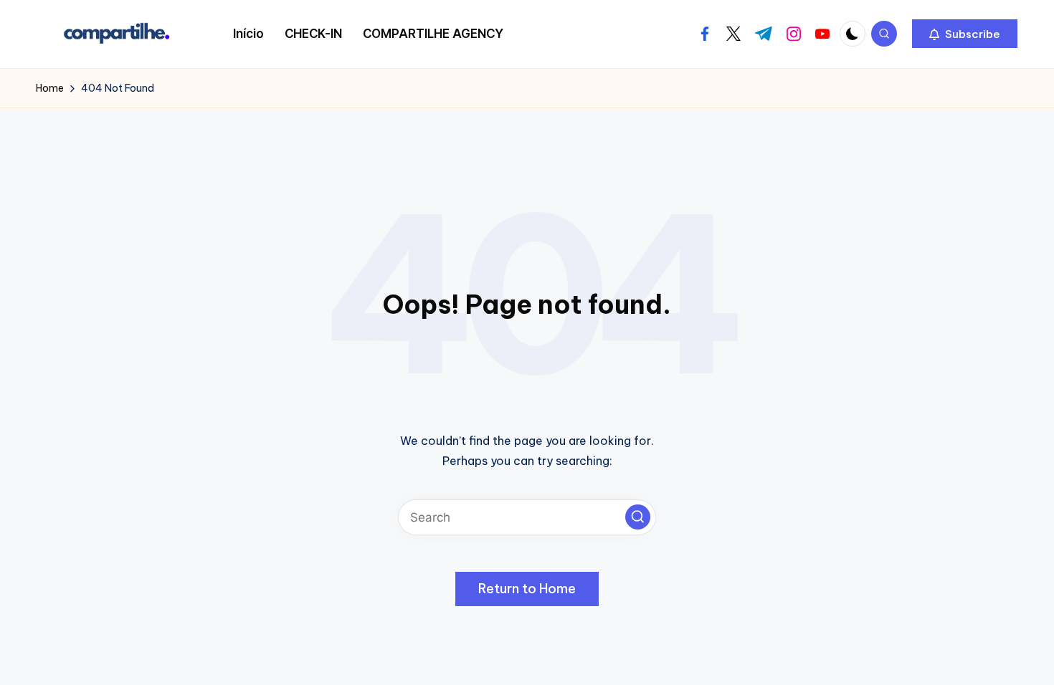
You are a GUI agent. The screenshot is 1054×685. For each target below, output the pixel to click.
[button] (964, 34)
